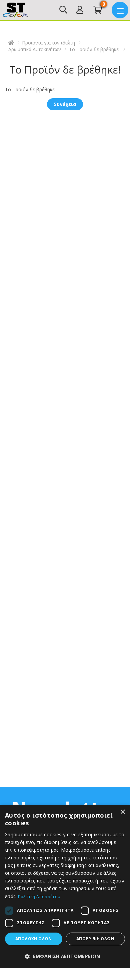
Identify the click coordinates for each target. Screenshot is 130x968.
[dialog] (65, 886)
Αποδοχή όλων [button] (33, 939)
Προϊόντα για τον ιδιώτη (48, 42)
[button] (65, 956)
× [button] (122, 812)
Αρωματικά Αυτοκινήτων (34, 49)
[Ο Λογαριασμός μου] (79, 11)
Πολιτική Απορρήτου (39, 896)
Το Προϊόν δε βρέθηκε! (94, 49)
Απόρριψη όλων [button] (95, 939)
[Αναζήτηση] (63, 11)
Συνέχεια (65, 104)
